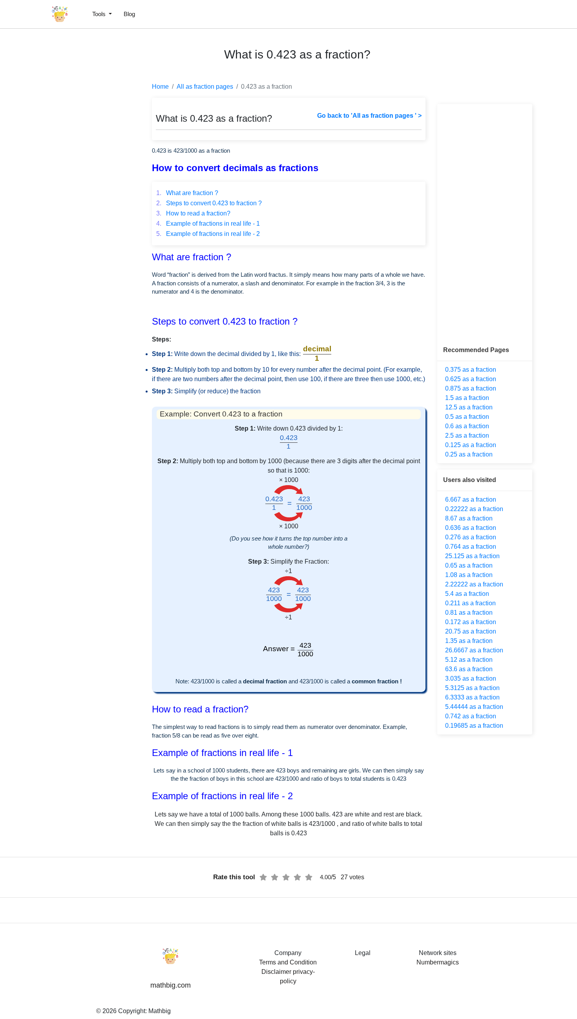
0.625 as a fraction (470, 379)
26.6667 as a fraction (474, 650)
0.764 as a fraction (470, 546)
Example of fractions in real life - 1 (208, 223)
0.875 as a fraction (470, 388)
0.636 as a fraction (470, 527)
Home (160, 86)
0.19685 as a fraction (474, 725)
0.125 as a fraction (470, 445)
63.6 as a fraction (469, 669)
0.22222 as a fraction (474, 509)
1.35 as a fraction (469, 640)
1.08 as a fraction (469, 575)
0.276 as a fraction (470, 537)
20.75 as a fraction (470, 631)
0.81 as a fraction (469, 612)
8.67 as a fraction (469, 518)
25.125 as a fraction (472, 556)
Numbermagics (437, 962)
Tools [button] (99, 14)
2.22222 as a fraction (474, 584)
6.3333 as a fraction (472, 697)
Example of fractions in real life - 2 (208, 233)
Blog (129, 14)
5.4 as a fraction (467, 593)
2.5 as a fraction (467, 435)
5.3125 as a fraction (472, 688)
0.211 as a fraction (470, 603)
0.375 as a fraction (470, 369)
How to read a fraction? (193, 213)
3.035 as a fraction (470, 678)
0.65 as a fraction (469, 565)
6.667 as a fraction (470, 499)
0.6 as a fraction (467, 426)
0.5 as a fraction (467, 416)
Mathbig (159, 1011)
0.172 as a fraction (470, 622)
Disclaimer (276, 971)
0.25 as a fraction (469, 454)
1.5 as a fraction (467, 397)
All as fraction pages (205, 86)
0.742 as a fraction (470, 716)
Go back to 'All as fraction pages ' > (369, 115)
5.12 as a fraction (469, 659)
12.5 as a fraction (469, 407)
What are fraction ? (187, 193)
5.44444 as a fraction (474, 706)
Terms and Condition (288, 962)
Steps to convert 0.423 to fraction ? (209, 203)
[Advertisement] (41, 188)
